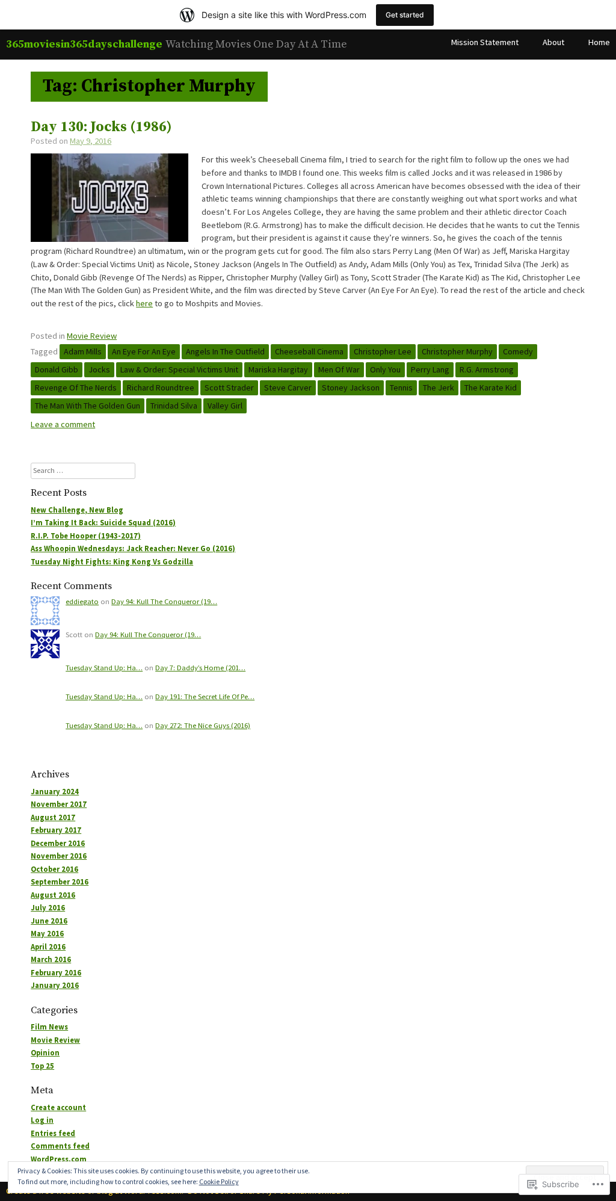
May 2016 (47, 933)
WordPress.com (59, 1159)
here (144, 303)
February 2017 (56, 830)
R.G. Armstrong (487, 369)
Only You (385, 369)
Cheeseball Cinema (309, 351)
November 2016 (59, 855)
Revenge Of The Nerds (76, 387)
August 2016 (53, 895)
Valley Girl (225, 405)
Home (599, 42)
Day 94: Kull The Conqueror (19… (164, 601)
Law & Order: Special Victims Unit (179, 369)
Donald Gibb (56, 369)
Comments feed (60, 1145)
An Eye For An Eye (144, 351)
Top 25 (42, 1065)
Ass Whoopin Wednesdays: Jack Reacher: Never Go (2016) (133, 548)
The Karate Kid (490, 387)
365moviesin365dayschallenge (84, 44)
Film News (49, 1026)
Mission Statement (485, 42)
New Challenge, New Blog (77, 509)
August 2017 (53, 817)
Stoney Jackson (351, 387)
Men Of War (339, 369)
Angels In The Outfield (225, 351)
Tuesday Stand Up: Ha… (104, 667)
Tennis (401, 387)
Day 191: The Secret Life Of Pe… (204, 696)
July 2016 (48, 907)
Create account (58, 1107)
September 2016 (59, 881)
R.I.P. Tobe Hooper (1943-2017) (86, 535)
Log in (42, 1120)
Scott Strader (229, 387)
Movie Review (92, 335)
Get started (405, 14)
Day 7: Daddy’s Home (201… (200, 667)
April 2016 (48, 946)
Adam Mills (83, 351)
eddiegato (82, 601)
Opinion (45, 1052)
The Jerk (438, 387)
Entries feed (53, 1133)
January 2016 (55, 985)
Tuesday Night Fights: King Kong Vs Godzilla (112, 561)
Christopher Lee (382, 351)
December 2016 (58, 843)
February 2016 (56, 972)
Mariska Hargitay (278, 369)
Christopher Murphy (457, 351)
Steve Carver (288, 387)
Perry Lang (430, 369)
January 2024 (55, 791)
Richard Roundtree (160, 387)
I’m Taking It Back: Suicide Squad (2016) (103, 522)
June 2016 (49, 920)
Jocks (99, 369)
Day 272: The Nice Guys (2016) (202, 725)
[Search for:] (83, 470)
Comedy (518, 351)
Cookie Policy (219, 1181)
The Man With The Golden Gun (87, 405)
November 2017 (59, 804)
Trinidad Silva (173, 405)
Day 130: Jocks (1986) (101, 127)
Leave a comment (63, 424)
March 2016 (51, 959)
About (553, 42)
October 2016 (54, 869)
